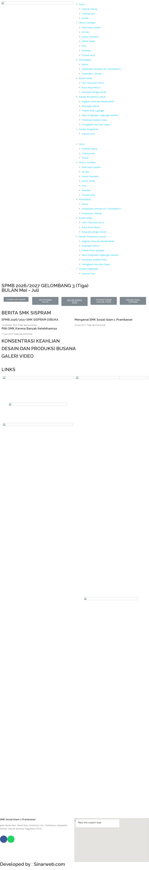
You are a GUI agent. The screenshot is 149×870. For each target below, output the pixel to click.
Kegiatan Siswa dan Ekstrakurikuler (98, 101)
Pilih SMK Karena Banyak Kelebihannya (29, 328)
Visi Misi (85, 32)
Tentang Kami (88, 13)
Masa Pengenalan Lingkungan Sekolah (100, 115)
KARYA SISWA (88, 41)
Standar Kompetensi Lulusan (92, 96)
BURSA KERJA (85, 78)
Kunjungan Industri (90, 106)
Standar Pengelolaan (88, 129)
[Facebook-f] (3, 839)
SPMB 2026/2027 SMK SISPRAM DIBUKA (29, 319)
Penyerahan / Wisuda (92, 73)
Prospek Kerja (88, 55)
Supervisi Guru (88, 133)
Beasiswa (86, 50)
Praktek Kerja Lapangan (93, 110)
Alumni (85, 64)
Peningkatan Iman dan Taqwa (96, 124)
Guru (84, 45)
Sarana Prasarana (90, 36)
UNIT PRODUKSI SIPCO (93, 83)
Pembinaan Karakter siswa (94, 120)
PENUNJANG (85, 59)
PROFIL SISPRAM (87, 22)
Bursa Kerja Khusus (91, 87)
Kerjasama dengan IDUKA (94, 92)
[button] (112, 139)
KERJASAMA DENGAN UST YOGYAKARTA (101, 69)
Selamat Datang (89, 9)
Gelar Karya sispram (91, 27)
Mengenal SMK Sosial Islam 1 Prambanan (103, 319)
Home (82, 4)
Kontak (85, 18)
